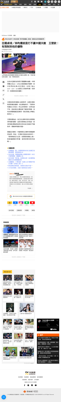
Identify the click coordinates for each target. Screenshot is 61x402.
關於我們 (30, 379)
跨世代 (25, 7)
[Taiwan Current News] (45, 1)
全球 (44, 4)
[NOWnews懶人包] (48, 1)
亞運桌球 (19, 210)
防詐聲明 (20, 377)
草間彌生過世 (8, 4)
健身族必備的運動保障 (26, 357)
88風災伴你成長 (16, 7)
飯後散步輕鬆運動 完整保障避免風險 (29, 328)
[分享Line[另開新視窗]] (3, 86)
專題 (30, 4)
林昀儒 (33, 210)
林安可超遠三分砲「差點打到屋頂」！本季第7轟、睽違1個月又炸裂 (18, 283)
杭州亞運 (11, 210)
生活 (54, 4)
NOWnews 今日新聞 (7, 35)
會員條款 (24, 379)
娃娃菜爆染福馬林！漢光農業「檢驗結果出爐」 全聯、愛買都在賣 (18, 341)
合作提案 (36, 379)
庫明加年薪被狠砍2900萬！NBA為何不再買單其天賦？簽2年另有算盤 (29, 296)
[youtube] (41, 1)
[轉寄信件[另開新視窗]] (3, 90)
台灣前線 (38, 7)
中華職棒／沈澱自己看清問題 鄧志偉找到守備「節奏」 (9, 314)
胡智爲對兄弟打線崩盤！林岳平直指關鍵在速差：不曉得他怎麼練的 (7, 283)
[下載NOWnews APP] (52, 1)
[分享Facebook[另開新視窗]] (3, 82)
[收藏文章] (3, 103)
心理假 (46, 7)
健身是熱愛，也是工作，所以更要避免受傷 (7, 342)
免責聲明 (26, 377)
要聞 (25, 4)
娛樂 (35, 4)
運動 (39, 4)
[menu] (1, 4)
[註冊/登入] (59, 1)
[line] (38, 1)
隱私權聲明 (33, 377)
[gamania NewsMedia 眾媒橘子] (30, 391)
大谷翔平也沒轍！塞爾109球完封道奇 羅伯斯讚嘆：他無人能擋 (18, 296)
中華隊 (26, 210)
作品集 (29, 188)
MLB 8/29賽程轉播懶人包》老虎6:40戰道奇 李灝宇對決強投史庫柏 (7, 328)
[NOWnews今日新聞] (5, 1)
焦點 (16, 4)
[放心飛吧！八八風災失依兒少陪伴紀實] (14, 2)
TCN (32, 7)
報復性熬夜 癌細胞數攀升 (7, 296)
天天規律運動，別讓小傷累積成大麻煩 (29, 283)
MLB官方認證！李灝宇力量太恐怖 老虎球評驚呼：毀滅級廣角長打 (18, 328)
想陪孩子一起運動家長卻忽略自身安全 (9, 358)
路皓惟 (5, 49)
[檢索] (55, 1)
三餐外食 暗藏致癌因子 (26, 313)
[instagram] (35, 1)
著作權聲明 (40, 377)
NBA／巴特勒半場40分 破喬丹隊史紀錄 (29, 341)
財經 (49, 4)
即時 (20, 4)
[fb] (32, 1)
